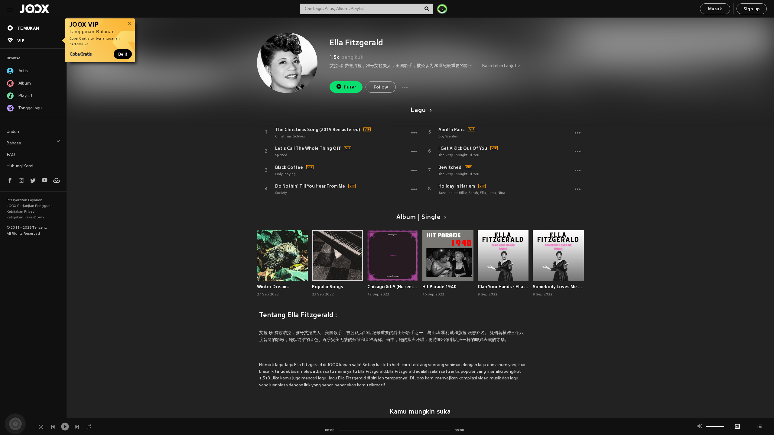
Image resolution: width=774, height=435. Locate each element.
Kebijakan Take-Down (25, 217)
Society (281, 193)
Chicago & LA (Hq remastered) (392, 286)
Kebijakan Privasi (21, 212)
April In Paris (451, 129)
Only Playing (285, 174)
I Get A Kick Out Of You (462, 148)
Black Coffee (289, 167)
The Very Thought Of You (458, 155)
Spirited (281, 155)
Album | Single (418, 217)
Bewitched (449, 167)
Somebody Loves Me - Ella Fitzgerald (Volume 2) (558, 286)
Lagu (418, 110)
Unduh (13, 132)
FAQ (11, 155)
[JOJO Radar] (442, 9)
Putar (350, 87)
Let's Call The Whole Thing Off (308, 148)
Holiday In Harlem (456, 186)
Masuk (715, 9)
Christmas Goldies (290, 136)
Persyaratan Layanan (24, 200)
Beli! (122, 54)
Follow (381, 87)
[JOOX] (34, 8)
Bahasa (14, 143)
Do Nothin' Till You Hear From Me (310, 186)
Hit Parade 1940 (439, 286)
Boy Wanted (448, 136)
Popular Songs (327, 286)
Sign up (751, 9)
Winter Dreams (273, 286)
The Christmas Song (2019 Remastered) (317, 129)
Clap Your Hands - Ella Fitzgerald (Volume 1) (503, 286)
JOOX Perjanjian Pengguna (30, 206)
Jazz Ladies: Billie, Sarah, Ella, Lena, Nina (471, 193)
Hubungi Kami (20, 166)
